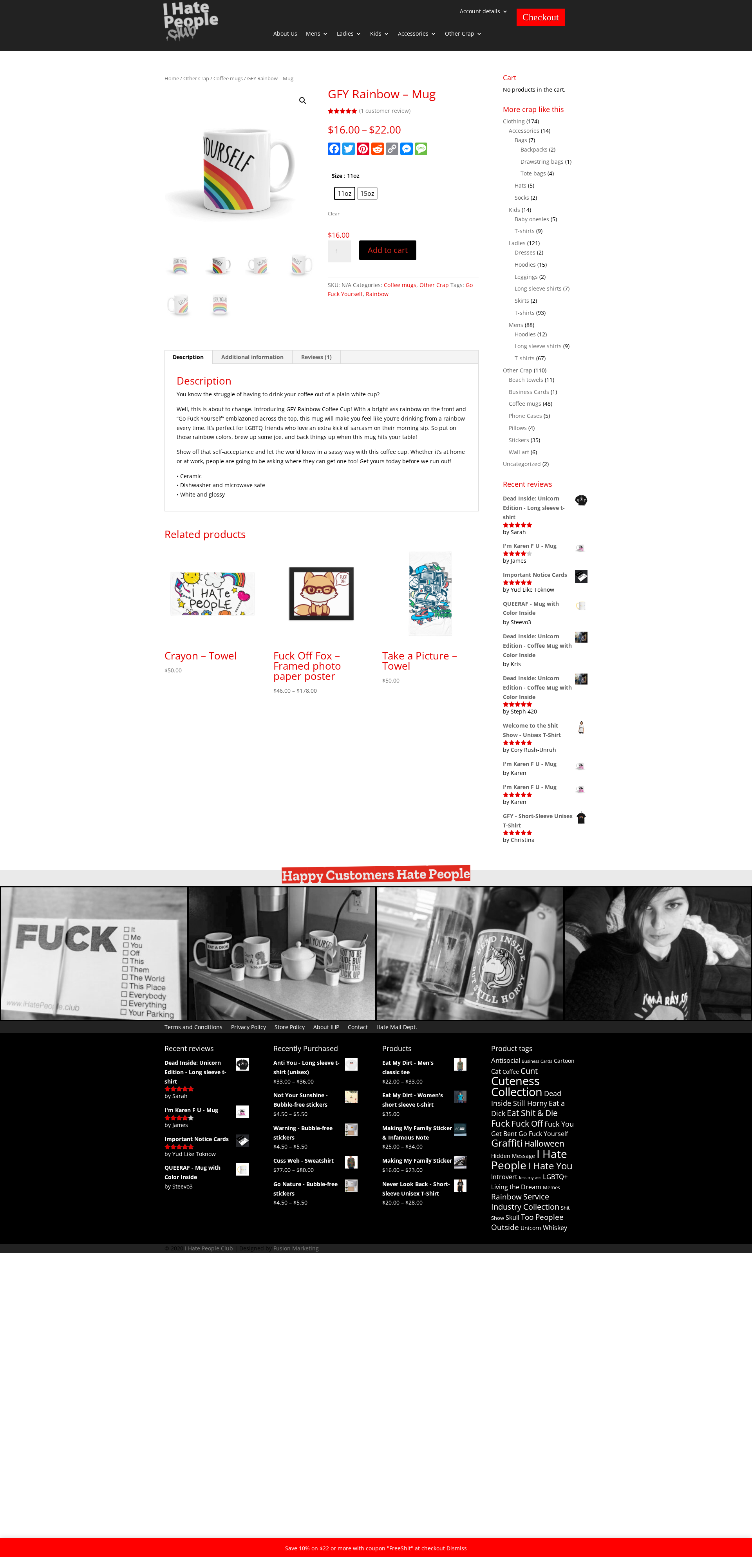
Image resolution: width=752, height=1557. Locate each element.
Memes (551, 1187)
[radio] (344, 193)
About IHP (326, 1026)
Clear (334, 214)
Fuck (500, 1123)
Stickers (519, 440)
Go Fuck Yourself (543, 1133)
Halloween (544, 1143)
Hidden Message (513, 1156)
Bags (521, 140)
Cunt (529, 1071)
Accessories (413, 34)
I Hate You (550, 1165)
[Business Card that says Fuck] (94, 1017)
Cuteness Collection (516, 1086)
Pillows (518, 428)
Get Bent (504, 1133)
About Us (285, 34)
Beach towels (526, 379)
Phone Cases (525, 415)
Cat (496, 1071)
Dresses (525, 252)
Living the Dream (516, 1187)
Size (337, 175)
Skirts (522, 300)
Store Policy (290, 1026)
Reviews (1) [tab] (316, 357)
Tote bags (533, 173)
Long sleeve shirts (538, 288)
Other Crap (459, 34)
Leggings (526, 276)
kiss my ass (530, 1177)
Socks (522, 197)
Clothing (514, 121)
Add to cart (388, 250)
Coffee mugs (228, 78)
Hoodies (525, 264)
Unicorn (531, 1228)
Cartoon (564, 1060)
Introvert (504, 1176)
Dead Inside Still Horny (526, 1098)
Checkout (540, 17)
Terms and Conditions (193, 1026)
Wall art (519, 452)
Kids (375, 34)
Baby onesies (532, 219)
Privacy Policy (248, 1026)
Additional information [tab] (252, 357)
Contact (358, 1026)
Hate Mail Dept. (396, 1026)
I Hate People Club (209, 1248)
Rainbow (377, 294)
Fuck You (559, 1124)
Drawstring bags (542, 161)
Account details (480, 12)
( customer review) (384, 110)
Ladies (345, 34)
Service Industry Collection (525, 1201)
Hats (520, 185)
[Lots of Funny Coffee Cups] (282, 1017)
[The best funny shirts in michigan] (658, 1017)
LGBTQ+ (555, 1176)
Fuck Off (527, 1123)
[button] (303, 101)
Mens (313, 34)
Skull (512, 1217)
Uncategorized (522, 464)
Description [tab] (188, 357)
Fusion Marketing (296, 1248)
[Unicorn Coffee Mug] (470, 1017)
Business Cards (529, 392)
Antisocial (505, 1060)
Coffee (511, 1071)
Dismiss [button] (456, 1548)
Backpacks (534, 149)
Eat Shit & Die (532, 1112)
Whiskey (555, 1227)
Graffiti (506, 1142)
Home (171, 78)
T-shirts (525, 231)
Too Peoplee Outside (527, 1222)
